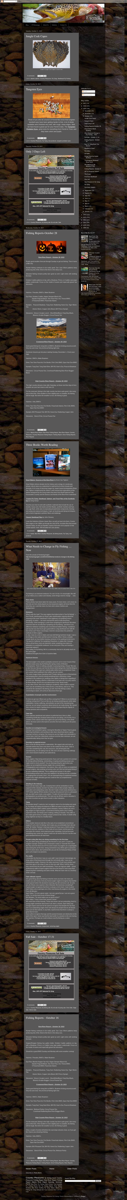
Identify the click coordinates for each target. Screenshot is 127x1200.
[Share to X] (42, 76)
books (32, 533)
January (87, 211)
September (88, 190)
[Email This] (38, 76)
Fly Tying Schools (36, 1189)
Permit (28, 1184)
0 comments (30, 76)
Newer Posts (31, 1169)
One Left (87, 179)
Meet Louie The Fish (95, 284)
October (87, 116)
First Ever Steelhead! (91, 176)
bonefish (59, 1184)
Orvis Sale (69, 1007)
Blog (27, 25)
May (86, 201)
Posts (85, 91)
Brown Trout (53, 1184)
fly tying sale (62, 1007)
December (88, 111)
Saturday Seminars (55, 1182)
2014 (85, 214)
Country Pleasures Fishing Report (42, 434)
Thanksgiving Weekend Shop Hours (91, 161)
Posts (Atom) (38, 1173)
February (88, 208)
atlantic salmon (35, 78)
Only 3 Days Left (35, 151)
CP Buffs (87, 153)
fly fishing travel (50, 1178)
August (87, 193)
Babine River (53, 1186)
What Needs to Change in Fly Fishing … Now (92, 133)
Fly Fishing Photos (32, 1186)
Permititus (87, 151)
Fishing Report (57, 434)
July (86, 195)
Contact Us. (63, 25)
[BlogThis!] (40, 76)
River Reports (30, 437)
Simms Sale (32, 1010)
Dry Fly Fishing (43, 1186)
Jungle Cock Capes (36, 36)
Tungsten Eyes (34, 89)
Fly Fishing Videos (43, 1184)
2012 (85, 220)
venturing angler (54, 926)
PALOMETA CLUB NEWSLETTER (90, 165)
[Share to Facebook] (44, 76)
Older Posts (72, 1169)
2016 (85, 106)
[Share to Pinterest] (45, 76)
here (54, 653)
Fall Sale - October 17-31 (40, 937)
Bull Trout (44, 1189)
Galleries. (54, 25)
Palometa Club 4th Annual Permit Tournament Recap (94, 269)
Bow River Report (64, 432)
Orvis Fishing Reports (69, 434)
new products (52, 141)
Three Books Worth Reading (42, 444)
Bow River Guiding (37, 1188)
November (88, 113)
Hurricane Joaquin (90, 187)
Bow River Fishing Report (50, 432)
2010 (85, 225)
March (87, 206)
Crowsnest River (52, 1189)
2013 (85, 217)
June (86, 198)
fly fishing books (57, 533)
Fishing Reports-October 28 (41, 233)
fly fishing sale (46, 222)
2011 (84, 222)
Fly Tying (54, 78)
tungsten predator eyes (64, 141)
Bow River (38, 533)
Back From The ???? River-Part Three (93, 237)
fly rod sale (54, 222)
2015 (85, 108)
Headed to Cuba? (90, 148)
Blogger (83, 1196)
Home (51, 1169)
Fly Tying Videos (49, 1188)
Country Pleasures (45, 78)
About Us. (46, 25)
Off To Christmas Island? (92, 171)
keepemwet (45, 926)
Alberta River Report (36, 432)
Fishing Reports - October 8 (93, 169)
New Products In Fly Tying (92, 182)
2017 (85, 103)
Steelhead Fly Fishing (64, 78)
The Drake (88, 174)
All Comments (87, 95)
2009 (85, 228)
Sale (59, 222)
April (86, 203)
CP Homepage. (35, 25)
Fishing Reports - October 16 (42, 1017)
